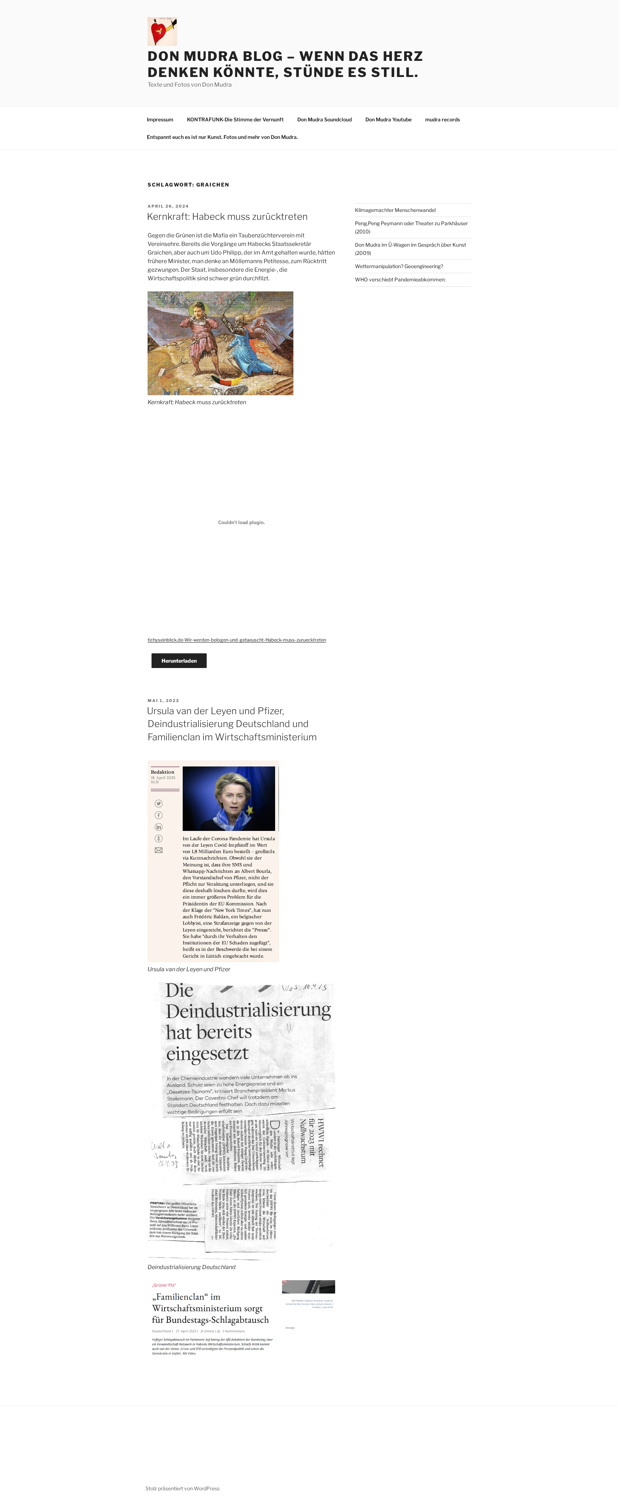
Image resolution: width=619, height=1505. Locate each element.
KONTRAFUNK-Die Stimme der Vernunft (235, 119)
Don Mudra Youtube (388, 119)
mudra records (442, 119)
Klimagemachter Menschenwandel (395, 210)
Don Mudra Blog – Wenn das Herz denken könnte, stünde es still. (285, 64)
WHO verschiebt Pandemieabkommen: (400, 279)
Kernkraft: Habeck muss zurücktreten (227, 216)
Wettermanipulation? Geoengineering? (399, 266)
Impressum (160, 119)
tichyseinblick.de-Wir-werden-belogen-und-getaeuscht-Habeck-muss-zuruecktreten (237, 640)
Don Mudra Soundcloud (324, 119)
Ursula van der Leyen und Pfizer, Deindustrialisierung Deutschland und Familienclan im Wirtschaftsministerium (232, 723)
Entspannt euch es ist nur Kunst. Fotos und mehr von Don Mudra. (222, 137)
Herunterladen (179, 661)
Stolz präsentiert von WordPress (182, 1488)
